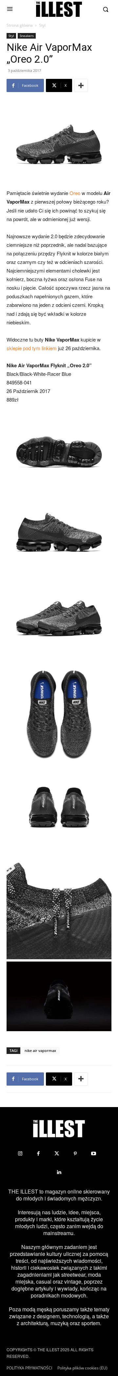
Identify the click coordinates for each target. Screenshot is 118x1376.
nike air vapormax (40, 1050)
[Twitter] (57, 1154)
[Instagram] (20, 1154)
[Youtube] (93, 1154)
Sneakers (27, 35)
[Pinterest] (75, 1154)
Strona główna (20, 25)
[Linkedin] (59, 1172)
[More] (81, 85)
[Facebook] (38, 1154)
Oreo (74, 192)
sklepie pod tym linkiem (32, 347)
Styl (42, 25)
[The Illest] (59, 9)
